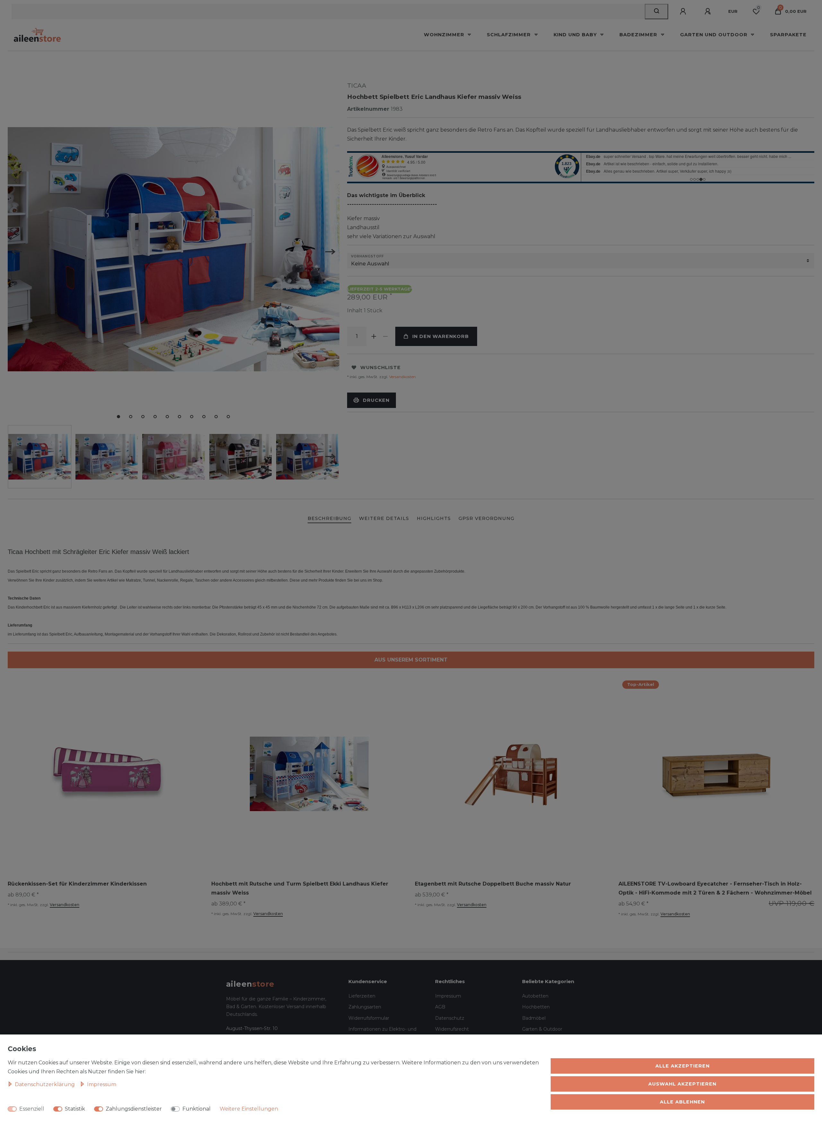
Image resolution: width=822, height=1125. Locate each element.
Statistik (75, 1109)
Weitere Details (384, 518)
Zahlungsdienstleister (134, 1109)
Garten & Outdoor (542, 1029)
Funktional (196, 1109)
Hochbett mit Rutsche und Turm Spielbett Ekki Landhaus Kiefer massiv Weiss (299, 888)
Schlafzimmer (509, 35)
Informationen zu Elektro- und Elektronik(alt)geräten (382, 1033)
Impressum (448, 996)
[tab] (329, 519)
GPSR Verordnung (486, 518)
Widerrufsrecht (452, 1029)
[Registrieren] (709, 11)
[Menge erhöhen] (374, 336)
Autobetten (535, 996)
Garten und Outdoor (714, 35)
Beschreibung (329, 518)
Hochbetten (536, 1007)
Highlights (434, 518)
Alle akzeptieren (682, 1066)
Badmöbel (534, 1018)
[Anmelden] (684, 11)
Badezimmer (639, 35)
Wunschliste (380, 367)
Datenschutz (449, 1018)
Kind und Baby (576, 35)
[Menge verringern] (385, 336)
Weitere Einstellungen (249, 1109)
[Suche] (656, 11)
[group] (513, 774)
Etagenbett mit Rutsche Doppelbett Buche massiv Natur (493, 884)
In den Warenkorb (440, 336)
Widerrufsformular (368, 1018)
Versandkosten (402, 376)
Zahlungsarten (364, 1007)
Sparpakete (788, 35)
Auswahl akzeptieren (682, 1084)
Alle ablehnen (682, 1102)
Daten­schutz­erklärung (45, 1084)
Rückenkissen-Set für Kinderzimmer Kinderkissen (77, 884)
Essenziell (31, 1109)
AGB (440, 1007)
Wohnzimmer (445, 35)
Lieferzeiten (361, 996)
